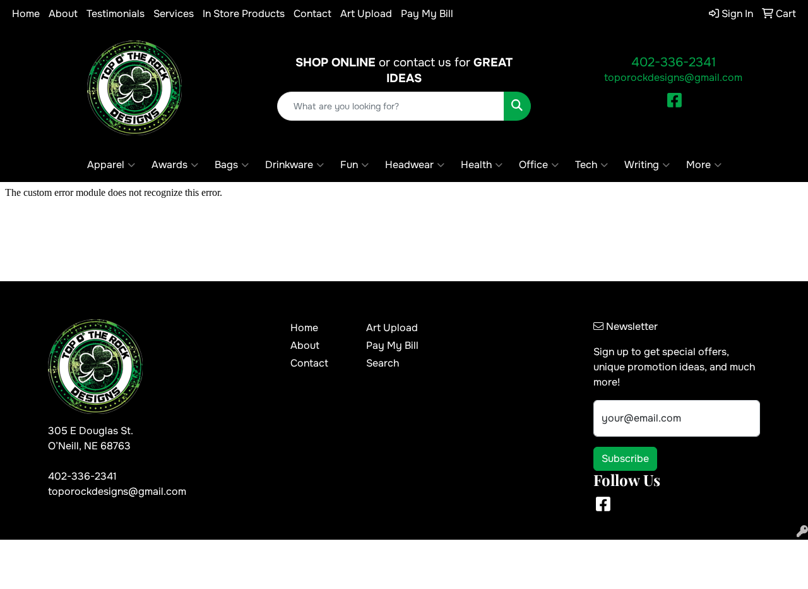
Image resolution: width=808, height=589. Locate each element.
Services (173, 13)
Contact (312, 13)
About (63, 13)
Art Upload (366, 13)
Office (533, 164)
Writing (641, 164)
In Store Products (244, 13)
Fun (349, 164)
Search (382, 363)
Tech (586, 164)
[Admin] (802, 531)
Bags (226, 164)
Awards (169, 164)
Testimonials (115, 13)
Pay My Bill (427, 13)
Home (26, 13)
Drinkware (289, 164)
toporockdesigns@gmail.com (673, 77)
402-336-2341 (673, 62)
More (698, 164)
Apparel (105, 164)
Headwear (409, 164)
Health (476, 164)
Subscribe (625, 458)
